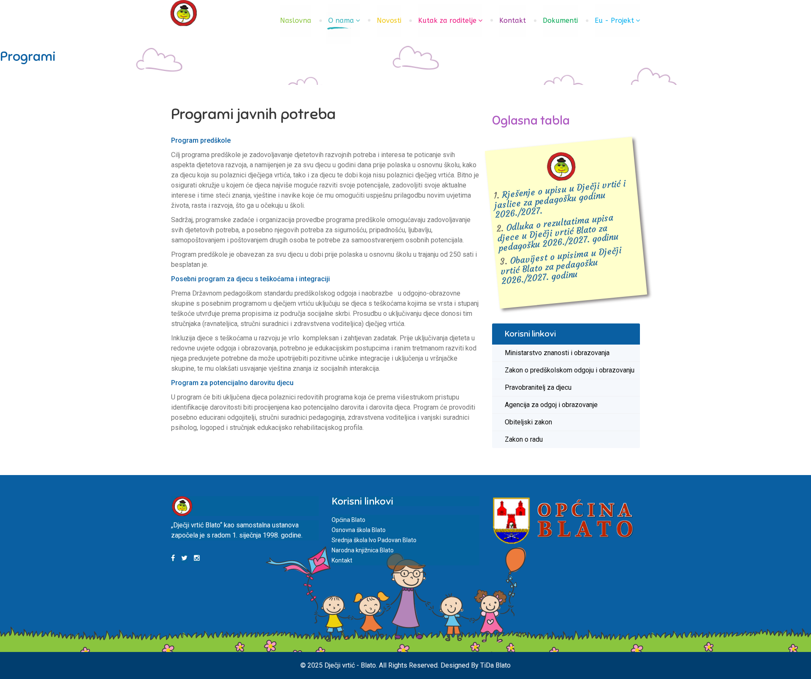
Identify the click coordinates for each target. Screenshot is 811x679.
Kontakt (512, 20)
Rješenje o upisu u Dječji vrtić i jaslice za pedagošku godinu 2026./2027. (560, 199)
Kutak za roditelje (447, 20)
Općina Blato (348, 519)
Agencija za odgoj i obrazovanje (551, 405)
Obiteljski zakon (528, 422)
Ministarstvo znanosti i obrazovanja (557, 353)
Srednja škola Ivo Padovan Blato (374, 540)
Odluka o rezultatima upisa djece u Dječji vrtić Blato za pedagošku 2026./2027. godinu (558, 233)
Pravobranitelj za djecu (538, 387)
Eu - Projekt (614, 20)
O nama (341, 20)
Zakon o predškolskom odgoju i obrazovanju (569, 370)
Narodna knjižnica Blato (363, 550)
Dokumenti (560, 20)
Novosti (389, 20)
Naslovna (295, 20)
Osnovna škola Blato (359, 530)
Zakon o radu (524, 439)
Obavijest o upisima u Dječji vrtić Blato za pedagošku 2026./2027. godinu (561, 266)
